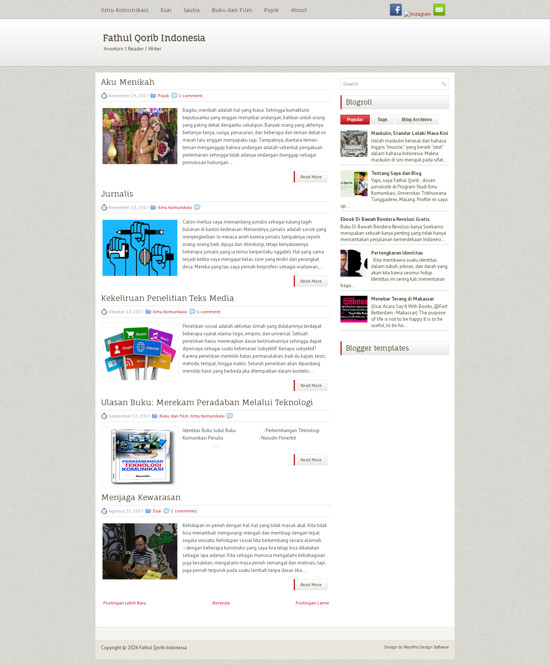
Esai (166, 10)
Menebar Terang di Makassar (402, 299)
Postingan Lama (312, 603)
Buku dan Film (232, 10)
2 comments (184, 511)
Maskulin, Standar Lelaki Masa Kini (409, 133)
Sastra (192, 10)
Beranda (221, 603)
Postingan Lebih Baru (124, 603)
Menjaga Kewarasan (141, 497)
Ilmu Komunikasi (125, 10)
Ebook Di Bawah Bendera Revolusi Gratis (385, 219)
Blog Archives (417, 119)
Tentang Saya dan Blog (396, 173)
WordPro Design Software (426, 647)
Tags (383, 119)
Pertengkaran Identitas (397, 253)
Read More (311, 176)
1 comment (190, 95)
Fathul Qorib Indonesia (154, 37)
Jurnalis (117, 194)
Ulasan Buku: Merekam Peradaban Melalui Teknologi (207, 402)
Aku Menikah (128, 82)
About (299, 10)
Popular (355, 119)
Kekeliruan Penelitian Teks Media (167, 298)
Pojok (271, 10)
